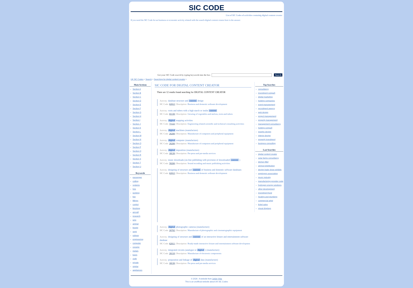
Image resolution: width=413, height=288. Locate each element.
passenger (137, 177)
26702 (172, 230)
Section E (137, 105)
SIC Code (206, 8)
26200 (172, 133)
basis (135, 255)
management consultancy (269, 124)
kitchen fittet (263, 162)
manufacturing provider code (270, 181)
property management (267, 120)
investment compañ (266, 93)
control (136, 204)
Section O (137, 143)
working (136, 193)
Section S (137, 159)
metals (135, 251)
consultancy (263, 89)
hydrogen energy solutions (270, 185)
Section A (137, 89)
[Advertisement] (206, 46)
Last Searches (269, 150)
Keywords (140, 173)
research (136, 216)
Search (149, 79)
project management (267, 116)
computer (137, 243)
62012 (172, 104)
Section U (137, 167)
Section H (137, 116)
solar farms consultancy (268, 158)
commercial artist (265, 201)
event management (266, 105)
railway (136, 235)
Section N (137, 139)
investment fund (265, 193)
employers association (268, 173)
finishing (136, 208)
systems (136, 185)
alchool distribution (266, 166)
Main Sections (140, 85)
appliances (137, 270)
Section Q (137, 151)
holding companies (266, 101)
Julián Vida (217, 279)
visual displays (264, 208)
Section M (137, 136)
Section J (137, 124)
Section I (136, 120)
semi (135, 232)
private (136, 263)
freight (135, 228)
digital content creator (267, 154)
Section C (137, 97)
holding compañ (265, 128)
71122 (172, 124)
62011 (172, 243)
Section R (137, 155)
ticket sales (263, 204)
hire (134, 189)
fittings (135, 201)
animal (136, 224)
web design (263, 112)
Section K (137, 128)
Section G (137, 112)
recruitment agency (266, 108)
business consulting (267, 143)
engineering (138, 239)
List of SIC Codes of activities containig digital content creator (254, 15)
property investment (266, 139)
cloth (135, 259)
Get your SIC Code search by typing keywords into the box (183, 75)
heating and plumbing (267, 197)
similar (135, 266)
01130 (172, 114)
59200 (172, 163)
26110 (172, 253)
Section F (137, 108)
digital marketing (265, 97)
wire (134, 220)
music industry (264, 177)
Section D (137, 101)
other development (266, 189)
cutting (135, 181)
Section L (137, 132)
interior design (264, 136)
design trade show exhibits (270, 170)
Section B (137, 93)
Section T (137, 163)
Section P (137, 147)
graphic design (264, 132)
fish (134, 197)
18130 (172, 153)
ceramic (136, 247)
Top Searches (269, 85)
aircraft (136, 212)
